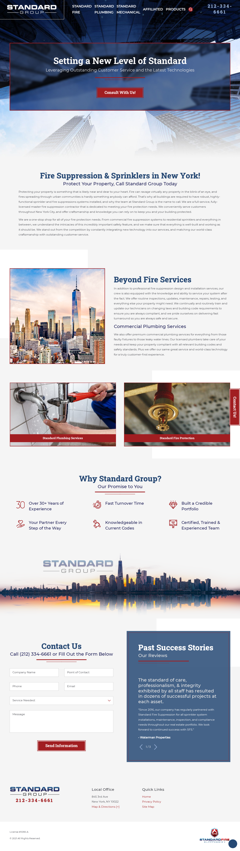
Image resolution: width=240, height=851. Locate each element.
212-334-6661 (220, 9)
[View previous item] (141, 747)
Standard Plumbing (104, 9)
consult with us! (120, 92)
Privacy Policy (151, 801)
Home (146, 796)
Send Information (61, 745)
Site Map (148, 806)
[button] (232, 843)
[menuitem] (82, 9)
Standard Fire (82, 9)
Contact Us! (234, 407)
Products (176, 9)
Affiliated (153, 9)
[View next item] (155, 747)
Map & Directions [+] (105, 806)
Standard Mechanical (128, 9)
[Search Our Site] (190, 9)
